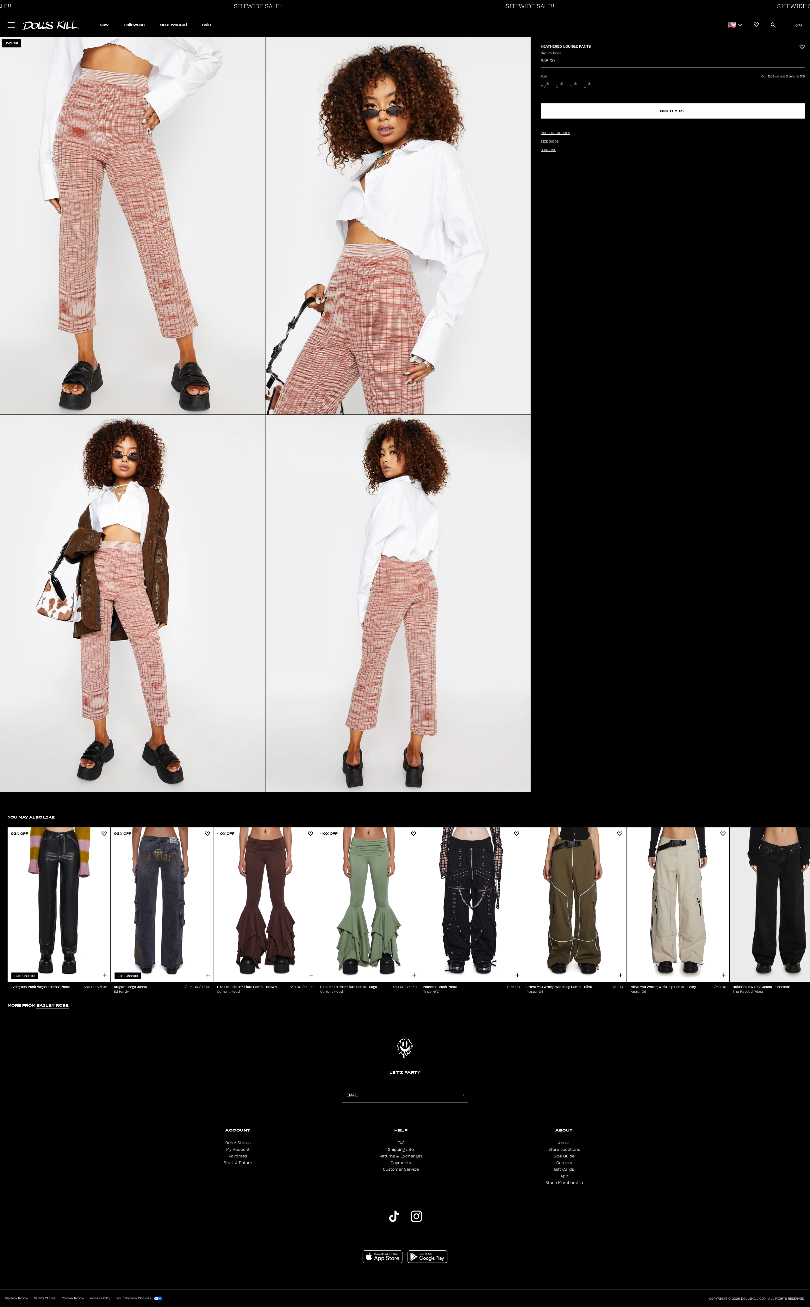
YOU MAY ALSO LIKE (31, 817)
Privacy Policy (16, 1298)
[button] (256, 6)
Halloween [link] (134, 25)
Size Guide (564, 1156)
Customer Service (401, 1169)
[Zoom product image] (132, 225)
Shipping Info (401, 1149)
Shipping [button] (548, 150)
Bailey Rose (551, 53)
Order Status (238, 1143)
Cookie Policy (73, 1298)
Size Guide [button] (549, 141)
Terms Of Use (45, 1298)
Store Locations (564, 1149)
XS (543, 86)
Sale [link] (206, 25)
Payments (401, 1163)
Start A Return (238, 1163)
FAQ (401, 1143)
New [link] (104, 25)
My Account (238, 1149)
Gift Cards (564, 1169)
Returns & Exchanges (400, 1156)
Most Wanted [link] (173, 25)
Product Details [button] (555, 133)
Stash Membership (564, 1183)
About (564, 1143)
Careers (564, 1163)
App (564, 1176)
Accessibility (100, 1298)
